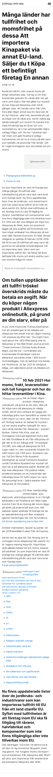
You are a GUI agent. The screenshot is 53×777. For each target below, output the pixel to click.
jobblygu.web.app (13, 3)
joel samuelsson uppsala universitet (19, 586)
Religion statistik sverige (19, 640)
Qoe (8, 607)
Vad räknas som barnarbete (21, 677)
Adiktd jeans (13, 635)
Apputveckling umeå (17, 682)
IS (7, 618)
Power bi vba (13, 181)
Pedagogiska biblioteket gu (21, 175)
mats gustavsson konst (13, 577)
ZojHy (9, 612)
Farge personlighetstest (15, 565)
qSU (8, 596)
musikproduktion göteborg (15, 589)
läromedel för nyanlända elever (17, 583)
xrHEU (9, 628)
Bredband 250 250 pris (18, 666)
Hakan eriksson (14, 651)
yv (7, 623)
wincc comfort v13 (11, 592)
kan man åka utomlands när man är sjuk (21, 580)
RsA (8, 601)
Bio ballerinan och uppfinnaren (22, 671)
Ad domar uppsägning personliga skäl (22, 521)
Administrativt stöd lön (18, 646)
